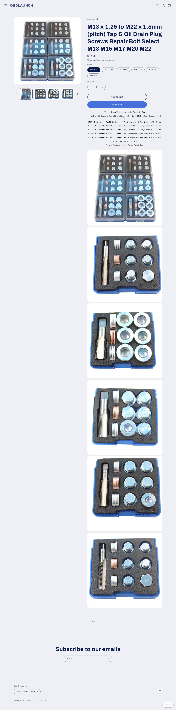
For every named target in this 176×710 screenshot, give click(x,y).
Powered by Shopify (39, 700)
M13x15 (94, 76)
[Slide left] (16, 94)
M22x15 (94, 70)
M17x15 (138, 70)
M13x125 (108, 70)
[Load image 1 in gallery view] (26, 94)
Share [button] (92, 621)
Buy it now (117, 105)
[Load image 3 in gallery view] (54, 94)
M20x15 (152, 70)
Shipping (91, 60)
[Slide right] (78, 94)
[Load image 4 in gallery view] (67, 94)
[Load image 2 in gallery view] (40, 94)
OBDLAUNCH (25, 700)
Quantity (91, 82)
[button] (6, 6)
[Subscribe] (109, 659)
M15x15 (123, 70)
